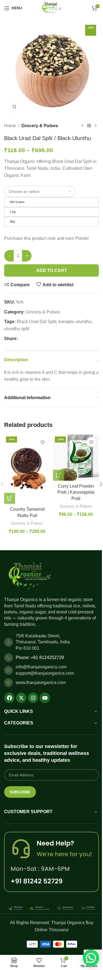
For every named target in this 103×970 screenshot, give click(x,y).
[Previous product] (82, 126)
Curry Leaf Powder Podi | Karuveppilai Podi (75, 492)
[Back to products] (89, 126)
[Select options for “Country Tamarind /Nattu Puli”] (9, 498)
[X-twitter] (21, 698)
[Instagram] (33, 698)
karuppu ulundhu (75, 321)
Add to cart (51, 270)
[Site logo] (51, 7)
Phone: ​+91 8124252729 (40, 657)
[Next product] (95, 126)
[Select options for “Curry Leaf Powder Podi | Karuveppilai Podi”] (58, 475)
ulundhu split (16, 328)
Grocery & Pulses (39, 125)
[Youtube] (45, 698)
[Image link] (29, 576)
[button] (91, 958)
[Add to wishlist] (43, 442)
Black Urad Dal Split (36, 321)
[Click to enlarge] (14, 106)
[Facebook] (9, 698)
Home (10, 125)
